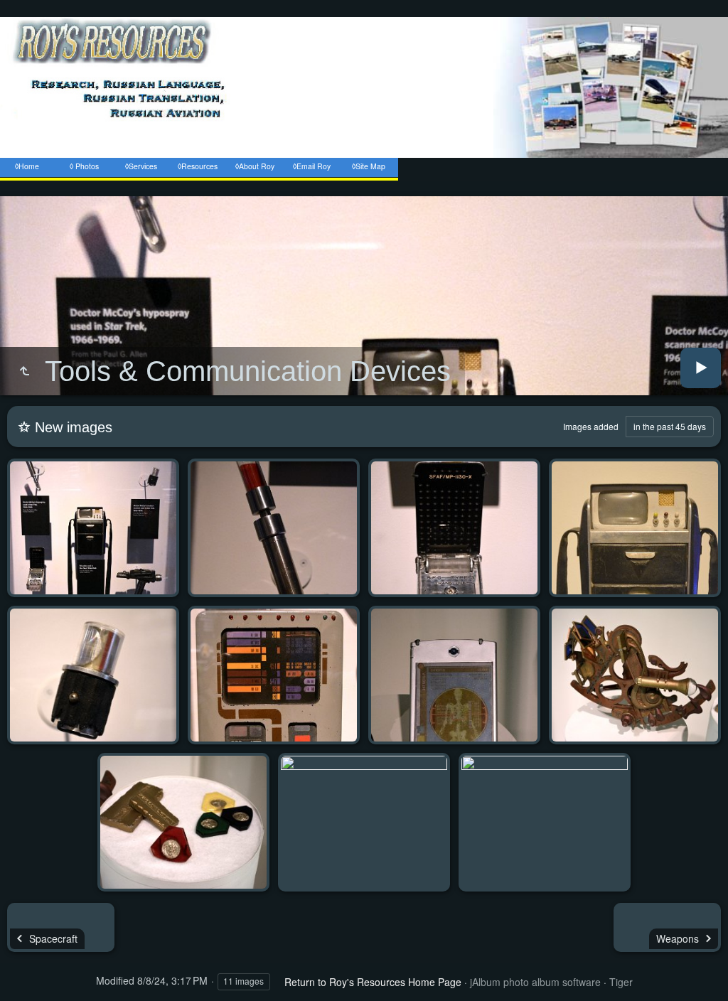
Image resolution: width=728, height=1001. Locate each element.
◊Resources (198, 166)
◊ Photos (84, 166)
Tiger (621, 982)
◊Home (27, 166)
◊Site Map (368, 166)
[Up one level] (24, 371)
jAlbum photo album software (535, 982)
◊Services (141, 166)
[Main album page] (364, 188)
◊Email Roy (312, 166)
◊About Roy (254, 166)
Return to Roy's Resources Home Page (372, 982)
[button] (17, 982)
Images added (591, 426)
